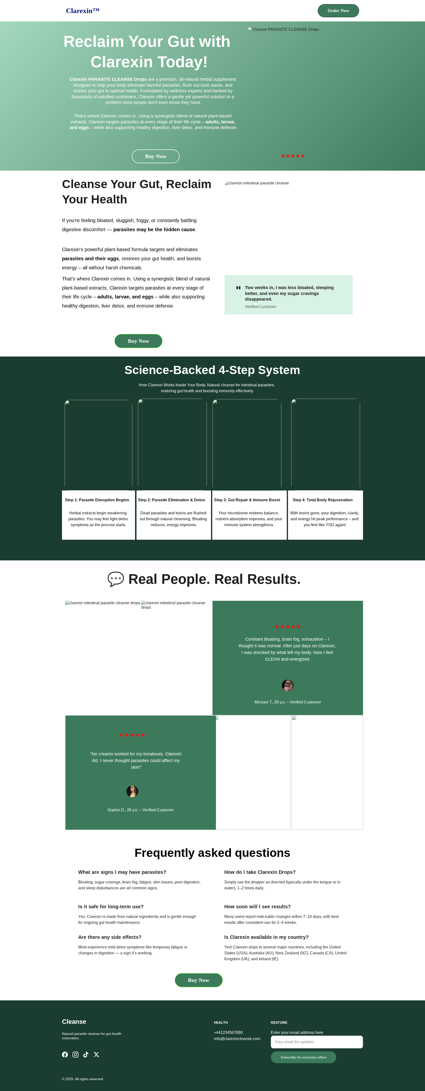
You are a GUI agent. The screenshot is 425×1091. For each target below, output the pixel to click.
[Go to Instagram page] (75, 1055)
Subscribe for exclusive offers (303, 1057)
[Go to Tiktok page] (86, 1055)
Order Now (338, 10)
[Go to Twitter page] (96, 1055)
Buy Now (156, 156)
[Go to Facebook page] (65, 1055)
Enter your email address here (297, 1032)
